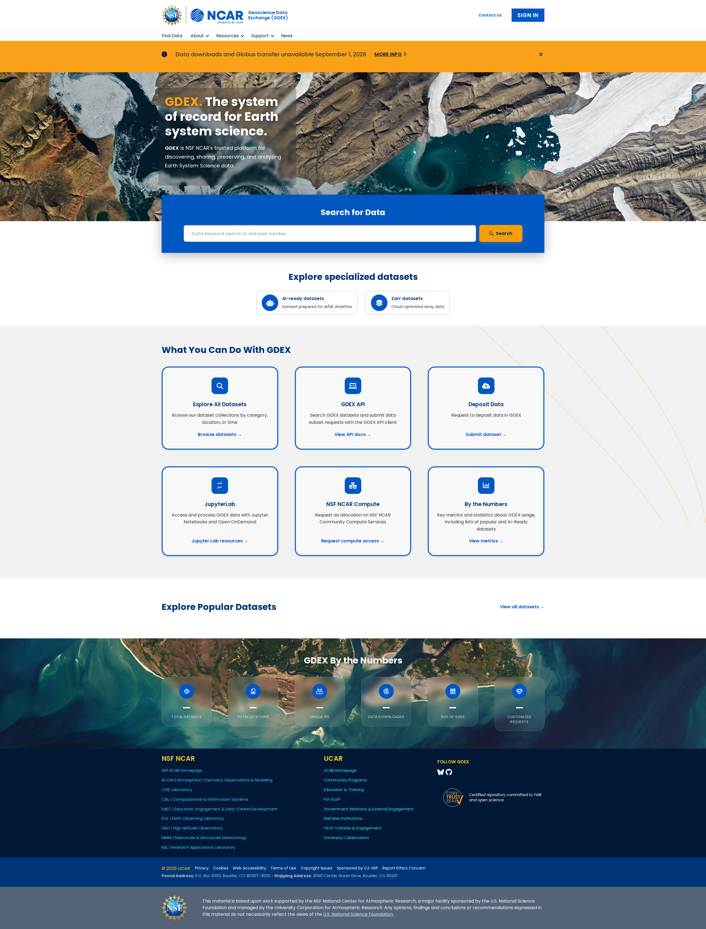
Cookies (220, 868)
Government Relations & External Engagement (369, 809)
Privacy (202, 868)
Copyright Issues (316, 868)
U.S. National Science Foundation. (358, 914)
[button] (207, 36)
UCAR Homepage (340, 770)
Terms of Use (283, 868)
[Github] (449, 772)
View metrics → (486, 541)
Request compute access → (352, 541)
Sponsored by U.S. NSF (357, 868)
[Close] (540, 54)
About (197, 36)
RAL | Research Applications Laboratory (199, 847)
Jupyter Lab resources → (219, 541)
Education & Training (344, 790)
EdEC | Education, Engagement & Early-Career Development (220, 809)
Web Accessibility (249, 868)
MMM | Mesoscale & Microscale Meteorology (204, 837)
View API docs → (353, 434)
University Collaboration (346, 837)
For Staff (332, 799)
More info (388, 54)
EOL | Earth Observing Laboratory (193, 818)
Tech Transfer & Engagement (352, 828)
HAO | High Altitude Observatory (192, 828)
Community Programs (345, 780)
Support (260, 36)
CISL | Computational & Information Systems (205, 799)
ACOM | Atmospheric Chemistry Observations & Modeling (217, 780)
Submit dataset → (486, 434)
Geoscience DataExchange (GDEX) (268, 15)
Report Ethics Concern (404, 868)
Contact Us (490, 15)
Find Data (172, 36)
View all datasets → (522, 607)
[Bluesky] (441, 772)
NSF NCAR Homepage (182, 770)
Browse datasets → (220, 434)
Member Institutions (343, 818)
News (287, 36)
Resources (227, 36)
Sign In (528, 15)
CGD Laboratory (177, 790)
